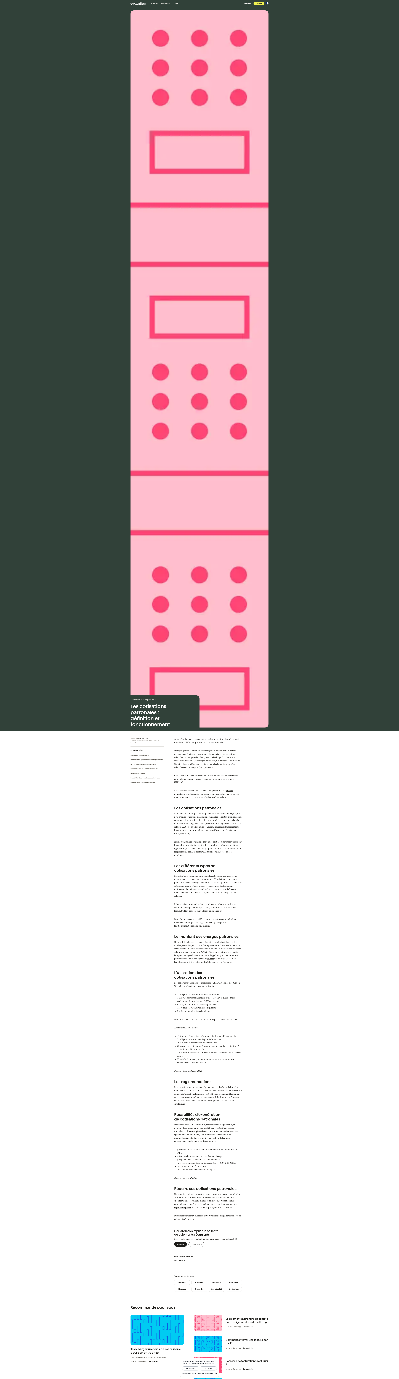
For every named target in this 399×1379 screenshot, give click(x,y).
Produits (154, 3)
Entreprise (199, 1289)
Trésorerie (199, 1282)
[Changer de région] (267, 3)
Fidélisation (216, 1282)
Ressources (165, 3)
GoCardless (143, 738)
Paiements (182, 1282)
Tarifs (176, 3)
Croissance (233, 1282)
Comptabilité (148, 700)
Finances (182, 1289)
